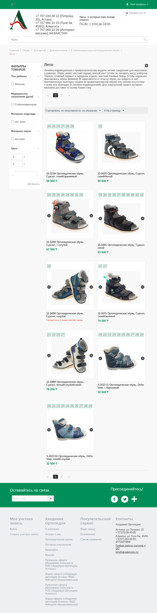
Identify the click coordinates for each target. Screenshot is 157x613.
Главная (14, 50)
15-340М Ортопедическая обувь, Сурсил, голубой (65, 315)
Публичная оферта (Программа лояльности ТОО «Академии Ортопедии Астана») (61, 564)
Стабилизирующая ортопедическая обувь (95, 50)
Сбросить (35, 184)
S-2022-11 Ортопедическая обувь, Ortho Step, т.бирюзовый (121, 386)
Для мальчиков (58, 50)
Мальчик (20, 84)
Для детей (40, 50)
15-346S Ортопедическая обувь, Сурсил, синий (121, 246)
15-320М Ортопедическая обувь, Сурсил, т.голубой (65, 243)
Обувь (26, 50)
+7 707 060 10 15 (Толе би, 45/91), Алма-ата (54, 24)
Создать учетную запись (24, 534)
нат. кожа (20, 121)
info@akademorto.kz (127, 552)
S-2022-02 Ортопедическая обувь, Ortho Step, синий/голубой (69, 457)
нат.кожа (20, 139)
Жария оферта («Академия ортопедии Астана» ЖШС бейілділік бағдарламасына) (61, 577)
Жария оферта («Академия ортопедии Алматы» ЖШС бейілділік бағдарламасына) (61, 601)
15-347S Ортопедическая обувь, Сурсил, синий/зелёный (121, 315)
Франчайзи (51, 549)
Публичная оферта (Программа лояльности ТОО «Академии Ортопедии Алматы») (61, 589)
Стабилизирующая (25, 104)
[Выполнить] (51, 498)
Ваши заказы (87, 529)
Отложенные (87, 534)
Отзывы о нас (53, 534)
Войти (13, 529)
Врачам (49, 555)
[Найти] (145, 39)
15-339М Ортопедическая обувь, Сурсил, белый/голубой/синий (65, 383)
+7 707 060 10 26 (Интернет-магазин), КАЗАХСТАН (55, 31)
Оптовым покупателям (58, 544)
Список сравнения (90, 539)
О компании (52, 529)
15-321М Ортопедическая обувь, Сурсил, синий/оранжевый (65, 175)
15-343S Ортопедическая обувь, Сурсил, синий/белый (121, 175)
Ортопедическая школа (58, 539)
